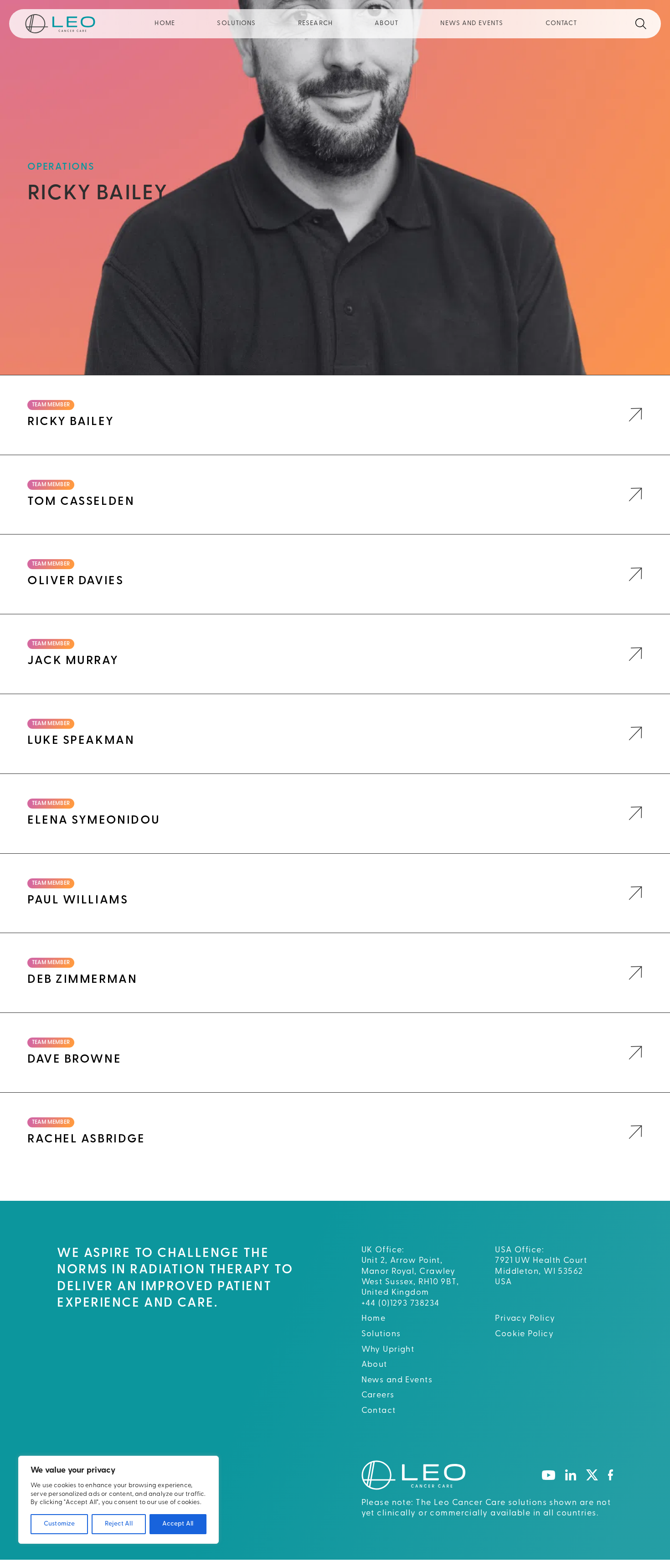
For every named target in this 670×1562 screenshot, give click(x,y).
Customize (59, 1523)
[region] (118, 1500)
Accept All (177, 1523)
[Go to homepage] (413, 1475)
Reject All (119, 1523)
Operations (61, 167)
